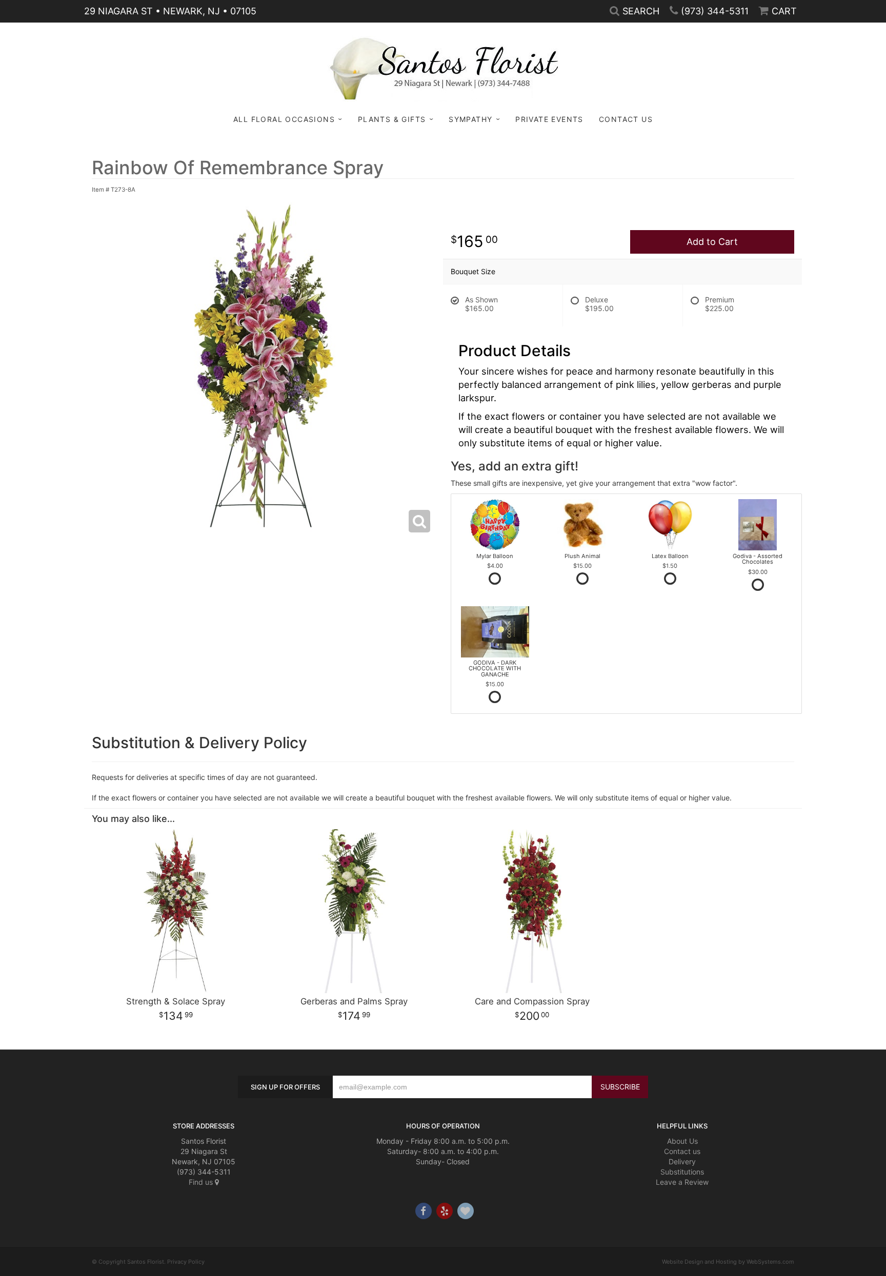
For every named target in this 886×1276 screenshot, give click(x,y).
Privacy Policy (186, 1261)
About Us (682, 1141)
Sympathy (470, 119)
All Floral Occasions (284, 119)
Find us (202, 1182)
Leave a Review (682, 1182)
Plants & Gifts (392, 119)
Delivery (682, 1161)
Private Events (549, 119)
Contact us (682, 1151)
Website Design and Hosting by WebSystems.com (728, 1261)
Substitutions (682, 1171)
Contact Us (626, 119)
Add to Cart (712, 241)
